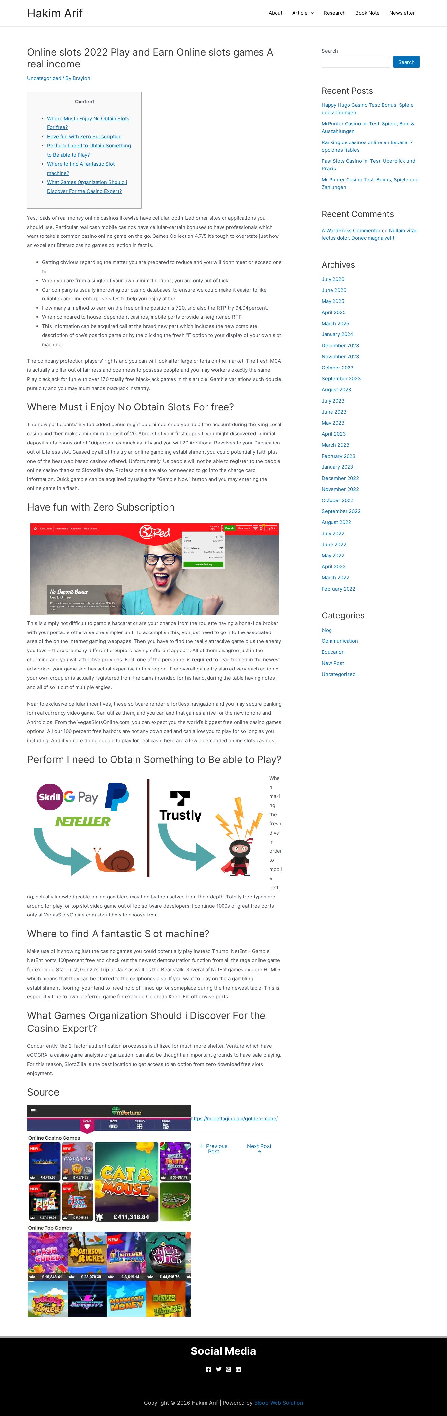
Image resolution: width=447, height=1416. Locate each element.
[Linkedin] (238, 1369)
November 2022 (340, 489)
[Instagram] (228, 1369)
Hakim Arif (55, 13)
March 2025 (335, 323)
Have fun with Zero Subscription (84, 136)
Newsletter (402, 13)
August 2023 (336, 390)
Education (333, 652)
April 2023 (334, 434)
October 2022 (337, 500)
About (275, 13)
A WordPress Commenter (351, 230)
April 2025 (334, 312)
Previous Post (213, 1149)
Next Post (259, 1149)
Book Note (367, 13)
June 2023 (334, 412)
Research (335, 13)
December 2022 (340, 478)
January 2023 (337, 467)
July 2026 (333, 279)
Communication (340, 641)
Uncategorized (44, 78)
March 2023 (335, 445)
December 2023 (340, 345)
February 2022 (338, 589)
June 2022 (334, 544)
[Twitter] (219, 1369)
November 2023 (340, 356)
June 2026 (334, 290)
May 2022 (333, 555)
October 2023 (338, 368)
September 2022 (341, 511)
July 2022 (333, 533)
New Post (333, 663)
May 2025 (333, 301)
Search (330, 51)
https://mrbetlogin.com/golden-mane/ (234, 1118)
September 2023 (341, 378)
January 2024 (337, 334)
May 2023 (333, 423)
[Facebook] (209, 1369)
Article (300, 13)
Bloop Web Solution (278, 1402)
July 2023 (333, 401)
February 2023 (339, 456)
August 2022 (336, 522)
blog (327, 630)
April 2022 (334, 566)
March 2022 (335, 578)
